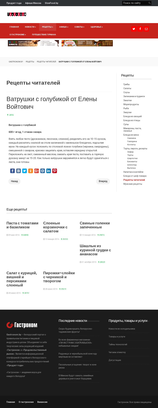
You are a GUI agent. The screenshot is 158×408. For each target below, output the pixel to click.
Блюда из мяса (131, 135)
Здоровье (96, 27)
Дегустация (115, 360)
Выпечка (131, 168)
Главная (14, 27)
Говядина (132, 141)
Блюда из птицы (131, 120)
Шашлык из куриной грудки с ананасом (95, 250)
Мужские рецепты (132, 184)
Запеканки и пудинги (134, 96)
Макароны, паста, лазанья (132, 129)
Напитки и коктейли (133, 172)
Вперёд (103, 181)
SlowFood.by (51, 3)
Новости (29, 27)
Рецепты (47, 27)
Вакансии (42, 402)
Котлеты (131, 144)
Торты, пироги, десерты (135, 148)
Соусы (126, 92)
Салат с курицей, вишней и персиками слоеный (21, 279)
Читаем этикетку (117, 352)
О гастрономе (17, 34)
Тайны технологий (118, 344)
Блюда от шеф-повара (134, 176)
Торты (130, 155)
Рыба (126, 108)
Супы (126, 124)
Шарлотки (132, 158)
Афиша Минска (33, 3)
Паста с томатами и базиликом (22, 225)
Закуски (127, 112)
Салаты (127, 88)
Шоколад (132, 164)
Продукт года (13, 3)
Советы (79, 27)
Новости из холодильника (122, 329)
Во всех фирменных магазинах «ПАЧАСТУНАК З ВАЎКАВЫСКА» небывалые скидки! (75, 342)
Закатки (127, 100)
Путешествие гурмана (44, 34)
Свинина (131, 138)
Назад (14, 181)
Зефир (130, 152)
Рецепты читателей (46, 62)
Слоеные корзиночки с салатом (55, 227)
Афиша (63, 27)
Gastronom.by (16, 62)
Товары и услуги (117, 336)
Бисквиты (132, 161)
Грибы (126, 84)
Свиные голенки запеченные (95, 225)
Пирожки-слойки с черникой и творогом (59, 277)
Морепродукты (131, 104)
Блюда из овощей (132, 116)
